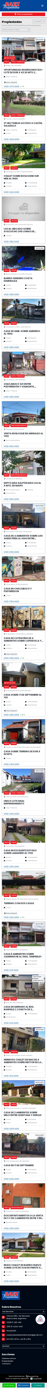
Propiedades (7, 1361)
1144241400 (11, 1331)
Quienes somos (9, 1358)
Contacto (6, 1363)
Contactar (25, 1385)
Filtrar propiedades (25, 14)
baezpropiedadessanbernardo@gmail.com (25, 1335)
